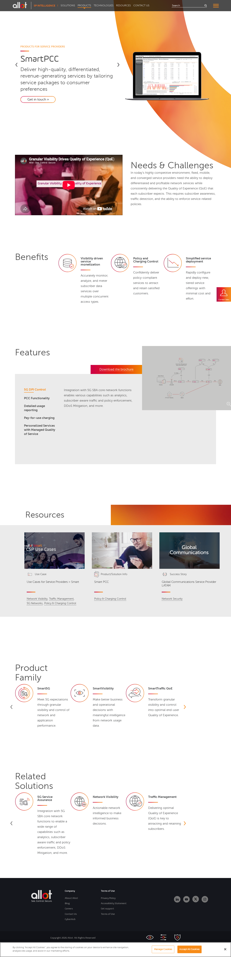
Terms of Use (108, 913)
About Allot (71, 898)
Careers (69, 908)
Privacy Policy (108, 898)
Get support (107, 908)
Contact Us (141, 5)
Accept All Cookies (189, 949)
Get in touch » (38, 99)
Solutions (68, 5)
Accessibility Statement (114, 903)
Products (84, 5)
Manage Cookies (163, 949)
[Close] (225, 949)
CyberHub (70, 919)
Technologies (104, 5)
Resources (123, 5)
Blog (67, 903)
